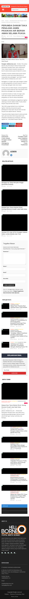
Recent (5, 509)
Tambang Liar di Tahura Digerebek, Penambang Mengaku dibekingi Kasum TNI (18, 345)
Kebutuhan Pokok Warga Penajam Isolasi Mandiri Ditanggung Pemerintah (6, 140)
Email (5, 272)
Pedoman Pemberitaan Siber (17, 594)
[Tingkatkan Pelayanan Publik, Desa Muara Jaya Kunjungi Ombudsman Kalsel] (14, 455)
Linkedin (5, 125)
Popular (5, 506)
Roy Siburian (14, 339)
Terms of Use (14, 596)
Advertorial (5, 401)
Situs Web (5, 278)
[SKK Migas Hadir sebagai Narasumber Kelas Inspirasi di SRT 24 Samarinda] (14, 439)
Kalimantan (19, 36)
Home (3, 20)
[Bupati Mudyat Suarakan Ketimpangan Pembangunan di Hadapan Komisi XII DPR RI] (14, 471)
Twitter (13, 123)
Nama (5, 266)
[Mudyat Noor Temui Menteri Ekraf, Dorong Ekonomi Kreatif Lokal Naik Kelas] (14, 197)
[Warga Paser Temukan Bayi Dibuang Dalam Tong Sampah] (5, 306)
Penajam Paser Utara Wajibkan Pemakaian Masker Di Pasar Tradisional (22, 140)
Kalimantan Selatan (15, 459)
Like (26, 403)
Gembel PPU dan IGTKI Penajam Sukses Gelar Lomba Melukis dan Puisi (18, 431)
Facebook (5, 123)
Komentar (6, 251)
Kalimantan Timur (14, 304)
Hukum (16, 329)
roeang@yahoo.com (7, 585)
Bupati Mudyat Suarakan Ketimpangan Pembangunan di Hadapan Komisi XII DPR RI (18, 479)
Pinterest (19, 125)
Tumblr (12, 125)
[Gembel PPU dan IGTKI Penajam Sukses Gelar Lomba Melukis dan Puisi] (14, 222)
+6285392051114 (6, 578)
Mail (4, 128)
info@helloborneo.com (7, 583)
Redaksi (7, 594)
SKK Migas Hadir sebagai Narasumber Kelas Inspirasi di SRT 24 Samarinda (18, 447)
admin (4, 36)
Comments (6, 512)
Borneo (7, 20)
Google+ (19, 123)
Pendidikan (21, 318)
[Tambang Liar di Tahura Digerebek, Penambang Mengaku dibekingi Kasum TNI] (5, 345)
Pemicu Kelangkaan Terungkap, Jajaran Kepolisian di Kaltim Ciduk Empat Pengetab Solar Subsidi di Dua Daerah (18, 334)
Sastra (20, 428)
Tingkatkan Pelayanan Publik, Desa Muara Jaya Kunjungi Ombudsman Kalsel (18, 462)
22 (26, 37)
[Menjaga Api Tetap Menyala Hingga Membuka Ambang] (14, 173)
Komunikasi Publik (6, 402)
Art (11, 427)
